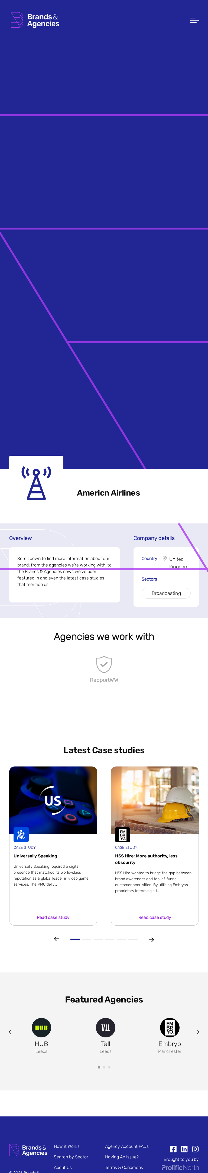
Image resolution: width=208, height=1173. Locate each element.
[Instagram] (193, 1149)
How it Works (67, 1146)
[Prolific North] (180, 1168)
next (198, 1032)
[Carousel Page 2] (104, 1067)
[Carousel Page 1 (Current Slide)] (99, 1067)
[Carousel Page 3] (109, 1067)
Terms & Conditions (124, 1167)
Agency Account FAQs (127, 1146)
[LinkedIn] (182, 1149)
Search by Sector (71, 1156)
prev (9, 1032)
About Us (63, 1167)
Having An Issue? (122, 1156)
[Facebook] (173, 1149)
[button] (194, 21)
